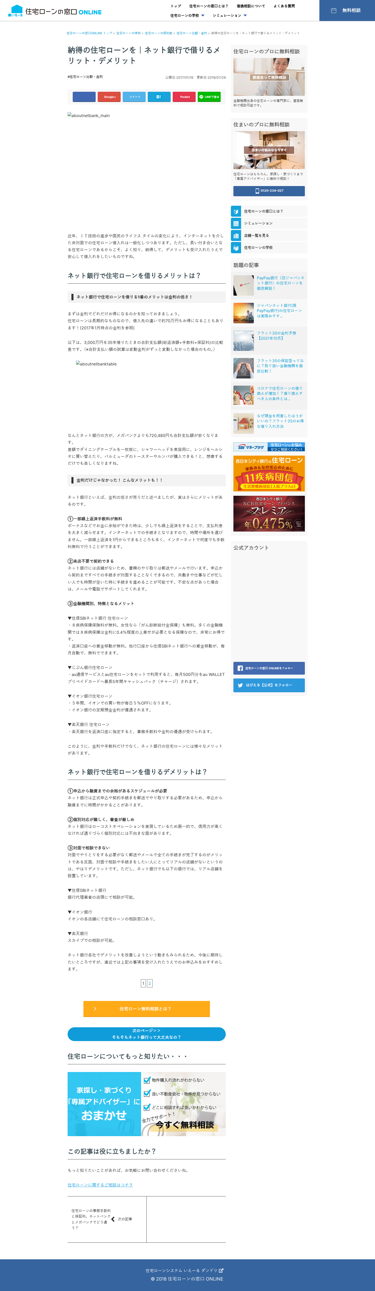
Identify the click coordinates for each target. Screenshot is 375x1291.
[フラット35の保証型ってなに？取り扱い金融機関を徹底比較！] (243, 368)
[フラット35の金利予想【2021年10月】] (243, 340)
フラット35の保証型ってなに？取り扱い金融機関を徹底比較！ (280, 366)
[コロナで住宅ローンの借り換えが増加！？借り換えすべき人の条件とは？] (243, 396)
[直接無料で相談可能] (269, 76)
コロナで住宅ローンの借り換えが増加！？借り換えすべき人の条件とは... (280, 393)
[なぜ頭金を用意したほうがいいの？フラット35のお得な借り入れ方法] (243, 423)
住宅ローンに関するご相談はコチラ (100, 1185)
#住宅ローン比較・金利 (85, 77)
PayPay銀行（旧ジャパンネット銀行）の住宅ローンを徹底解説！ (281, 283)
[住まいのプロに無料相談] (269, 149)
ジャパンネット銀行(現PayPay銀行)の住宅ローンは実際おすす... (279, 310)
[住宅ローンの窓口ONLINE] (55, 11)
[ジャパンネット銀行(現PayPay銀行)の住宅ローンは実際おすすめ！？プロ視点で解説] (243, 313)
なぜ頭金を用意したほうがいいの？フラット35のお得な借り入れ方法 (280, 421)
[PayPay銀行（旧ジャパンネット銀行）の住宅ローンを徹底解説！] (243, 285)
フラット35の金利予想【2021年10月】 (276, 336)
